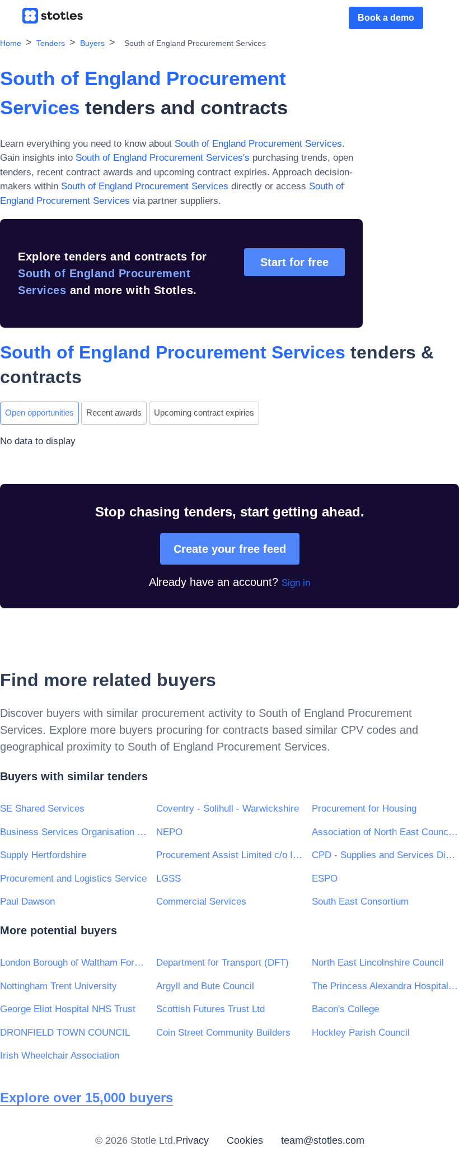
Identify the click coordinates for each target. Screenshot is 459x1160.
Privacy (192, 1140)
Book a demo (386, 17)
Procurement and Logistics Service (73, 878)
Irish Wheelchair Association (59, 1055)
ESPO (325, 878)
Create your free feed (230, 549)
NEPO (169, 832)
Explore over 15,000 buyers (86, 1097)
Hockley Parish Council (361, 1032)
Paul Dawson (27, 901)
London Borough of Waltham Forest (73, 962)
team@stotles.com (322, 1140)
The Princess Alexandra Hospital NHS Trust (385, 986)
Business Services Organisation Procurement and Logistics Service (73, 832)
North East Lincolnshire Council (378, 962)
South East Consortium (360, 901)
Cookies (245, 1140)
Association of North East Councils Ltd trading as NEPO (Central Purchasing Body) (385, 832)
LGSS (168, 878)
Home (10, 43)
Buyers (92, 43)
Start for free (294, 262)
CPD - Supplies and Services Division (385, 855)
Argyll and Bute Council (205, 986)
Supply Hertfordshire (43, 855)
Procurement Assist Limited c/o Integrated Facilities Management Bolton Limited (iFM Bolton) (229, 855)
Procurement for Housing (364, 808)
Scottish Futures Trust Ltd (210, 1009)
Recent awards (114, 412)
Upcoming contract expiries (204, 412)
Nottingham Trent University (58, 986)
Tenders (50, 43)
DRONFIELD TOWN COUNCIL (65, 1032)
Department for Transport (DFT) (222, 962)
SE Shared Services (42, 808)
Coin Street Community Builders (223, 1032)
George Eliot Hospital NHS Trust (67, 1009)
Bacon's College (345, 1009)
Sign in (296, 582)
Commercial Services (201, 901)
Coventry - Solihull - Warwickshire (227, 808)
